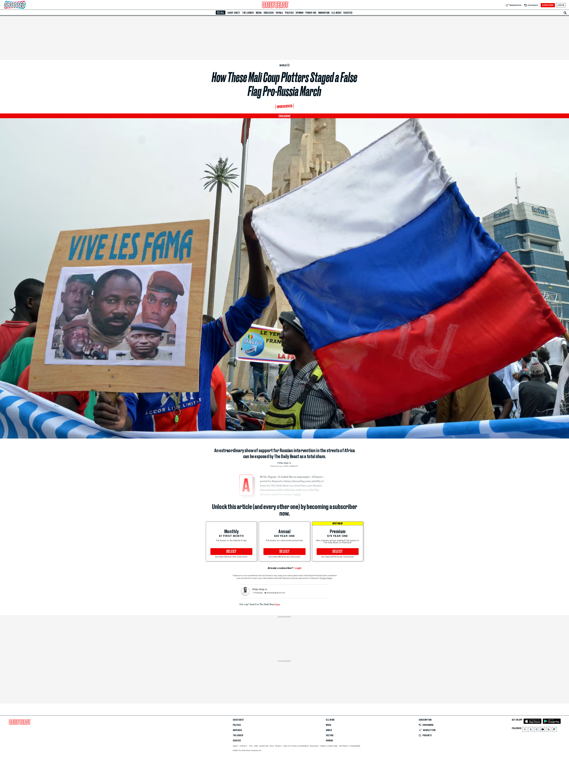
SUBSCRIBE (547, 5)
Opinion (299, 12)
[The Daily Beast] (275, 5)
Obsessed (269, 12)
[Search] (565, 12)
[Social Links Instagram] (536, 730)
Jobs (256, 746)
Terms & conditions (328, 746)
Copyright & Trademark (349, 746)
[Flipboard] (554, 730)
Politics (289, 12)
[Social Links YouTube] (542, 730)
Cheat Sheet (233, 12)
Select (231, 551)
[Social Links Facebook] (524, 730)
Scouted (347, 12)
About (235, 746)
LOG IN (560, 5)
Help (272, 746)
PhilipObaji (258, 593)
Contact (243, 746)
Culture (330, 735)
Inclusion (314, 746)
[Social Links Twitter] (530, 730)
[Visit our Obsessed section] (24, 5)
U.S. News (336, 12)
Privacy (278, 746)
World (329, 730)
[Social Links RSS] (548, 730)
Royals (279, 12)
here (277, 604)
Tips (250, 746)
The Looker (248, 12)
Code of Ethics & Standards (296, 746)
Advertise (263, 746)
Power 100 (310, 12)
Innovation (323, 12)
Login (298, 568)
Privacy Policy (326, 578)
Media (259, 12)
